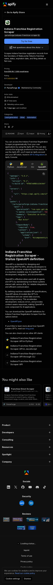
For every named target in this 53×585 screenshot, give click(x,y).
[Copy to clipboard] (44, 174)
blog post (30, 328)
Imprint (26, 550)
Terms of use (26, 556)
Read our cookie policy (25, 573)
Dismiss (27, 579)
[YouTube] (30, 487)
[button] (26, 425)
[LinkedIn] (8, 487)
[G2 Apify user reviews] (46, 519)
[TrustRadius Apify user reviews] (21, 528)
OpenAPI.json (16, 321)
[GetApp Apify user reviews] (6, 519)
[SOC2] (31, 503)
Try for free (26, 41)
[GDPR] (22, 503)
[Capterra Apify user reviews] (32, 519)
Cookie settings (13, 579)
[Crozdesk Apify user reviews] (32, 528)
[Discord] (37, 487)
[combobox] (26, 47)
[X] (16, 487)
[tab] (10, 134)
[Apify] (9, 4)
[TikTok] (44, 487)
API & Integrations (37, 154)
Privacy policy (27, 561)
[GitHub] (23, 487)
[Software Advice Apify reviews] (17, 519)
